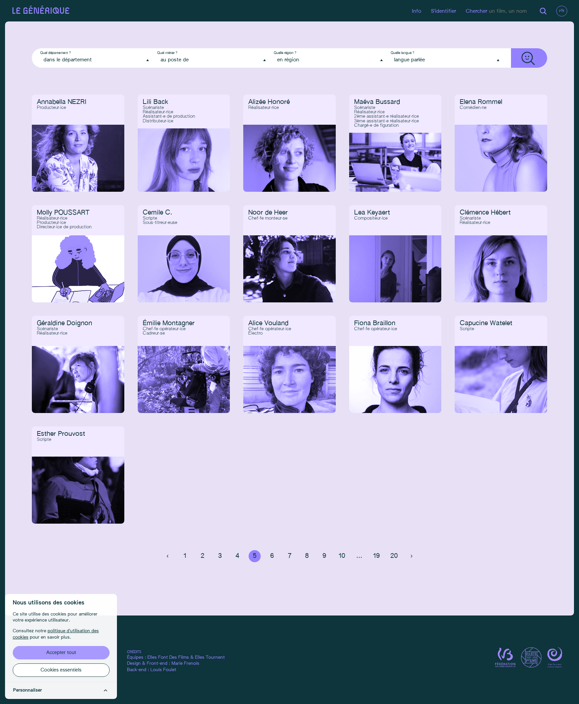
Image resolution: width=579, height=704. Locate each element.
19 (376, 556)
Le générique (41, 11)
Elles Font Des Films (168, 657)
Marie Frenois (185, 663)
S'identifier (443, 11)
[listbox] (96, 60)
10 (342, 556)
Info (416, 11)
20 (394, 556)
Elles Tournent (210, 657)
